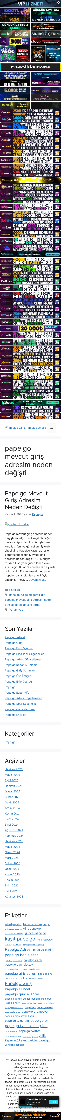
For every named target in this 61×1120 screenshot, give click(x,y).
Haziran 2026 (14, 769)
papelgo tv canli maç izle (26, 1025)
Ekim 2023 (12, 885)
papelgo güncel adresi (17, 998)
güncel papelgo (35, 933)
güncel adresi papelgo (14, 934)
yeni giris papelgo (15, 1044)
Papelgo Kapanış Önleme (21, 665)
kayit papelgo (20, 939)
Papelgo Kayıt (12, 1002)
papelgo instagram (41, 998)
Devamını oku (37, 579)
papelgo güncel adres (22, 994)
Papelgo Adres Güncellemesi (23, 659)
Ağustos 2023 (14, 896)
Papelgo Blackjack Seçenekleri (24, 654)
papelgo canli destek (19, 964)
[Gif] (30, 180)
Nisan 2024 (12, 852)
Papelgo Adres (13, 944)
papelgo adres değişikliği (33, 945)
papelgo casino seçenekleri (16, 969)
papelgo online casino (14, 1008)
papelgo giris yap (36, 978)
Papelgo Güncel (17, 989)
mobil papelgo (45, 939)
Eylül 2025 (11, 780)
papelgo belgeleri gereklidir (26, 594)
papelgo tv (39, 1020)
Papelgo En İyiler (15, 714)
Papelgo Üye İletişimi (18, 676)
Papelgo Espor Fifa (17, 692)
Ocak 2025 (12, 802)
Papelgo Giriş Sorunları (20, 670)
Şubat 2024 (12, 863)
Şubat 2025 (12, 797)
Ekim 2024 (12, 819)
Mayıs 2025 (12, 791)
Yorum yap (16, 609)
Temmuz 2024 (14, 835)
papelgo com (34, 969)
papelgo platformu (12, 1012)
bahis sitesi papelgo (36, 924)
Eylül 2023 (12, 891)
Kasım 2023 (12, 880)
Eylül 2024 (12, 824)
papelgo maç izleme (46, 1003)
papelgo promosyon (35, 1011)
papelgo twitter (29, 1031)
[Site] (30, 112)
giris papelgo (32, 928)
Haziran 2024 (14, 841)
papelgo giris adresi (21, 973)
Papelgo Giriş (13, 642)
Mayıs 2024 (12, 846)
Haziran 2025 (13, 786)
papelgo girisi (45, 973)
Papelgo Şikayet (16, 1040)
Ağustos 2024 (14, 830)
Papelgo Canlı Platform (20, 709)
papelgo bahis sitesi (22, 955)
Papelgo (14, 589)
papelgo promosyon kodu (19, 1016)
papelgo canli (32, 960)
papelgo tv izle (11, 1031)
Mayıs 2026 (12, 774)
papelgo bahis (42, 949)
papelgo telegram (17, 1020)
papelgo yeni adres (27, 604)
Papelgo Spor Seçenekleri (21, 703)
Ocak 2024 (12, 869)
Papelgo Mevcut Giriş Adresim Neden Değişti (26, 500)
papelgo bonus (13, 960)
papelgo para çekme (39, 1007)
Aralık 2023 (12, 874)
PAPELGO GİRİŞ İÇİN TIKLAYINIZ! (30, 66)
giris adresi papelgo (13, 929)
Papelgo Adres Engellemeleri (23, 698)
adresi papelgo (13, 924)
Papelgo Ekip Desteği (18, 681)
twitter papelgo (39, 1040)
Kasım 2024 (12, 813)
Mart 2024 (12, 857)
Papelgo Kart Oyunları (19, 648)
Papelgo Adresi (15, 637)
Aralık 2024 (12, 808)
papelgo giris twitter (16, 978)
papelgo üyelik (34, 1036)
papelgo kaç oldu (29, 1003)
